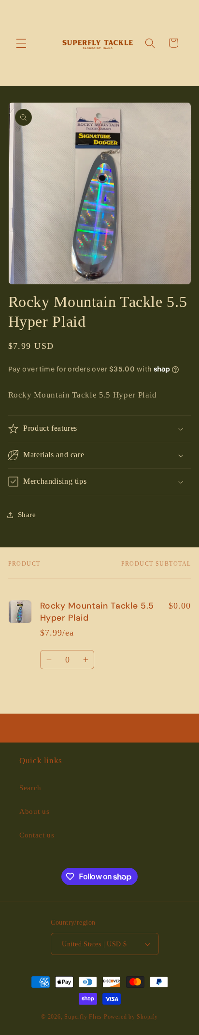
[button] (21, 42)
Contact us (37, 835)
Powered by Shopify (131, 1016)
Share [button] (27, 514)
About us (34, 811)
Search (30, 787)
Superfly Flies (83, 1016)
